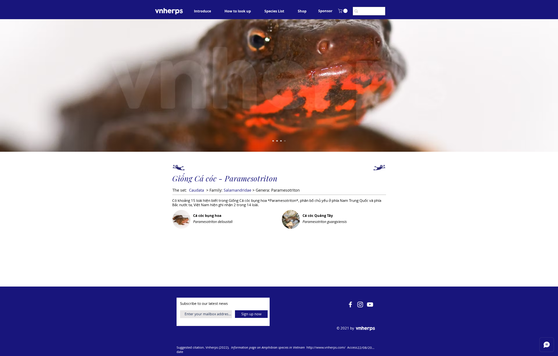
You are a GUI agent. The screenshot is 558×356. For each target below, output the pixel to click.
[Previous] (24, 85)
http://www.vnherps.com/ (325, 347)
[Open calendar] (382, 347)
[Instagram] (360, 304)
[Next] (534, 85)
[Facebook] (350, 304)
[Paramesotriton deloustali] (281, 141)
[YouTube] (370, 304)
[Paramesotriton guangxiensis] (273, 141)
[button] (325, 11)
